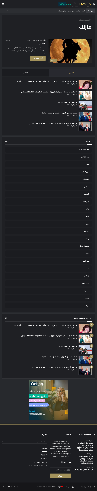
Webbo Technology (53, 487)
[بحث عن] (94, 5)
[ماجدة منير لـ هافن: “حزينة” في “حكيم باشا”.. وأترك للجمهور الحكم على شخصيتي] (85, 84)
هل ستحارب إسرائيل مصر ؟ (67, 102)
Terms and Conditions (37, 466)
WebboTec (41, 487)
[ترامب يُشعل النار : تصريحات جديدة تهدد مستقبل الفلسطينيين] (85, 126)
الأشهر (71, 72)
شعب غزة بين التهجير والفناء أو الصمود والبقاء (58, 112)
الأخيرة (25, 72)
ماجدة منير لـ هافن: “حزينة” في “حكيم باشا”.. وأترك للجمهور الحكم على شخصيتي (45, 81)
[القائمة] (3, 5)
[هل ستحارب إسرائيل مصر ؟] (85, 105)
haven (42, 40)
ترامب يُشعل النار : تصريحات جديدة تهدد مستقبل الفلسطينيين (53, 123)
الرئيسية (87, 20)
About (43, 455)
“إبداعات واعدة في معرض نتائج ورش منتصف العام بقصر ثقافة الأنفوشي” (49, 91)
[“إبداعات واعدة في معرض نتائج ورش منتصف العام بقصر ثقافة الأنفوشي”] (85, 95)
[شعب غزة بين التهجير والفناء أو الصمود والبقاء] (85, 116)
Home (43, 458)
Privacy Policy (39, 462)
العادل (42, 43)
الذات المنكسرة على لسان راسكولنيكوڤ (71, 11)
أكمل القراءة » (38, 58)
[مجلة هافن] (74, 4)
